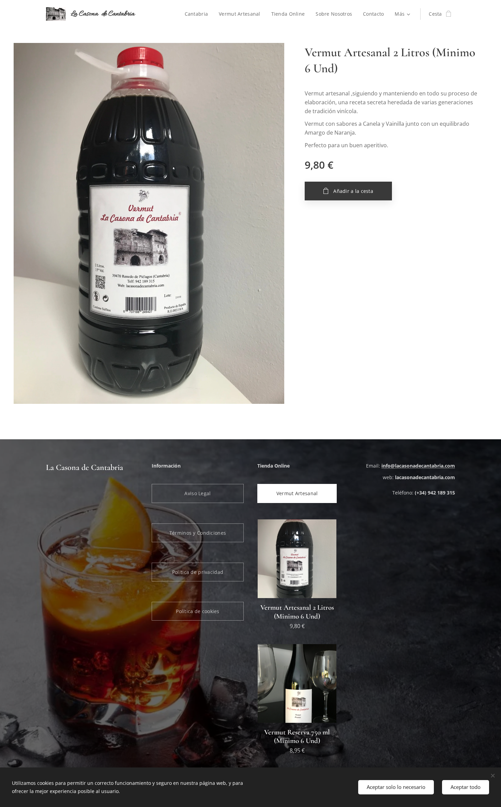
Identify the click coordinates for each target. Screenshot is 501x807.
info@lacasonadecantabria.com (418, 465)
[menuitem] (198, 13)
